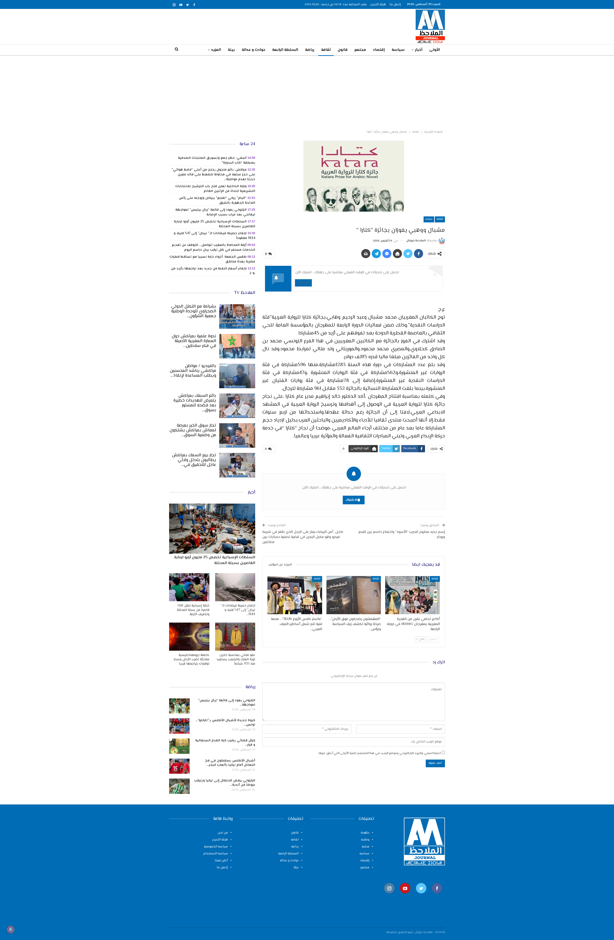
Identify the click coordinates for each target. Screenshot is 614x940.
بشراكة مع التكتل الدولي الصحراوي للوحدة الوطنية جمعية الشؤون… (193, 311)
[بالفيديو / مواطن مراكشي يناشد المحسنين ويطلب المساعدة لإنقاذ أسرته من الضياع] (237, 376)
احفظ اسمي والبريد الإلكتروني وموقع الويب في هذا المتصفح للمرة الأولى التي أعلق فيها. (379, 753)
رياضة (309, 50)
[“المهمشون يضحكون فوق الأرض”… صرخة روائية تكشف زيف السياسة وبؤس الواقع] (353, 595)
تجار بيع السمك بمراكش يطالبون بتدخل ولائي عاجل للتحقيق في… (194, 460)
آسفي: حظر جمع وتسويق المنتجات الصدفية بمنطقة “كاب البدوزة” (216, 160)
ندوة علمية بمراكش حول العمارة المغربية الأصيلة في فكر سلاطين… (194, 341)
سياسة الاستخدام (215, 853)
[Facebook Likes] (437, 896)
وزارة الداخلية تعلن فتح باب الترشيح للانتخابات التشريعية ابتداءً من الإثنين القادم (215, 189)
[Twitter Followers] (421, 896)
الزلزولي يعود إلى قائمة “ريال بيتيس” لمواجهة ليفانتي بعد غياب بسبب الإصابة (215, 212)
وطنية (365, 839)
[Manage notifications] (10, 929)
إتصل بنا (395, 4)
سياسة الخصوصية (216, 846)
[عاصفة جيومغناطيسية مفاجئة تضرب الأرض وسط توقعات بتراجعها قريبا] (189, 637)
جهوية (365, 832)
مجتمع (360, 50)
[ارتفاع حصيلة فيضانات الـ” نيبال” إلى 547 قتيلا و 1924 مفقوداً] (235, 587)
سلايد (428, 219)
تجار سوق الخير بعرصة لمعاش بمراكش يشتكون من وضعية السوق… (193, 430)
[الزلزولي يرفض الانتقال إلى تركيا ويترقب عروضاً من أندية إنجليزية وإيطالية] (179, 786)
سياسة (398, 50)
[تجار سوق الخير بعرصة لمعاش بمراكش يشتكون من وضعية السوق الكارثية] (237, 435)
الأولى (434, 50)
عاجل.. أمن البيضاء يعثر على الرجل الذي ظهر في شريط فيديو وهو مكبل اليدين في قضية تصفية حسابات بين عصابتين (302, 537)
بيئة (231, 50)
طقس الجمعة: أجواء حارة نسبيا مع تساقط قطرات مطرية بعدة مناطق (212, 259)
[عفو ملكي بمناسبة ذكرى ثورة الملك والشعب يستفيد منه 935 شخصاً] (235, 637)
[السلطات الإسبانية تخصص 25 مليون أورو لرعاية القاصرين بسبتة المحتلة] (212, 528)
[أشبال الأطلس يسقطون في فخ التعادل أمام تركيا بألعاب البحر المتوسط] (179, 766)
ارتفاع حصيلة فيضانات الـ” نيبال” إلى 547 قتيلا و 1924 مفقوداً (214, 236)
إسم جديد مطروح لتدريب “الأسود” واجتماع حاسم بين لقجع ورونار (402, 534)
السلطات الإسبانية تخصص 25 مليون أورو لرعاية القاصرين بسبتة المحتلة (214, 224)
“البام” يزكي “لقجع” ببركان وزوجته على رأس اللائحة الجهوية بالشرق (217, 201)
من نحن (223, 832)
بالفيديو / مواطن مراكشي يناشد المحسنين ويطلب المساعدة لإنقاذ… (193, 371)
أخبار (418, 50)
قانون (343, 50)
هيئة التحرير (378, 4)
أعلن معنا (221, 860)
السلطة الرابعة (285, 50)
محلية (365, 846)
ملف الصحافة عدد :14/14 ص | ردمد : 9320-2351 (336, 4)
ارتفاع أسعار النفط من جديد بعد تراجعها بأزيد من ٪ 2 (213, 271)
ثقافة (326, 50)
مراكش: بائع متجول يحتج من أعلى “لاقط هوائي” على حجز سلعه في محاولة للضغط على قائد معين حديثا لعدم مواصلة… (213, 174)
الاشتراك (303, 283)
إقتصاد (379, 50)
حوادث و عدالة (253, 50)
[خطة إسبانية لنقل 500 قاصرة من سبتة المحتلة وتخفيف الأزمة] (189, 587)
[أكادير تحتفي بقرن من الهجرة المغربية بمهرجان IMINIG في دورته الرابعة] (412, 595)
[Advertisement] (307, 91)
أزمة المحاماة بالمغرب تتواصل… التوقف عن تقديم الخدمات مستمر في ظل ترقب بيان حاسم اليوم (213, 248)
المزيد (216, 50)
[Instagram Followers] (389, 896)
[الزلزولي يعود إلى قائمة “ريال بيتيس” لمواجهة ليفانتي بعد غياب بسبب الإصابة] (179, 706)
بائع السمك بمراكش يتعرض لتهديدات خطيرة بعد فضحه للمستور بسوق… (194, 403)
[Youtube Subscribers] (405, 896)
